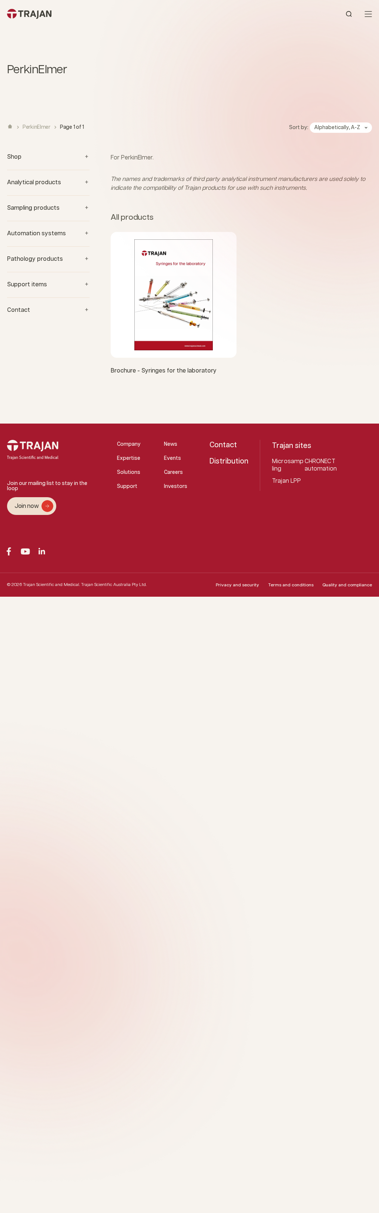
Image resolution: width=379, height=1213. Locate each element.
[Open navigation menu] (368, 14)
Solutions (128, 472)
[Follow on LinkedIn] (42, 551)
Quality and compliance (347, 585)
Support (127, 486)
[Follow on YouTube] (25, 551)
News (170, 444)
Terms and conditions (290, 585)
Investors (175, 486)
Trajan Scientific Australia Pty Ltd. (114, 584)
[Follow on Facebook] (9, 551)
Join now (26, 506)
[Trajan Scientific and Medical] (98, 14)
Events (172, 458)
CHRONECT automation (321, 465)
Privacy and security (237, 585)
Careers (173, 472)
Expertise (128, 458)
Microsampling (287, 465)
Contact (223, 445)
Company (129, 444)
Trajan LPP (286, 481)
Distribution (228, 461)
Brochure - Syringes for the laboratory (164, 371)
